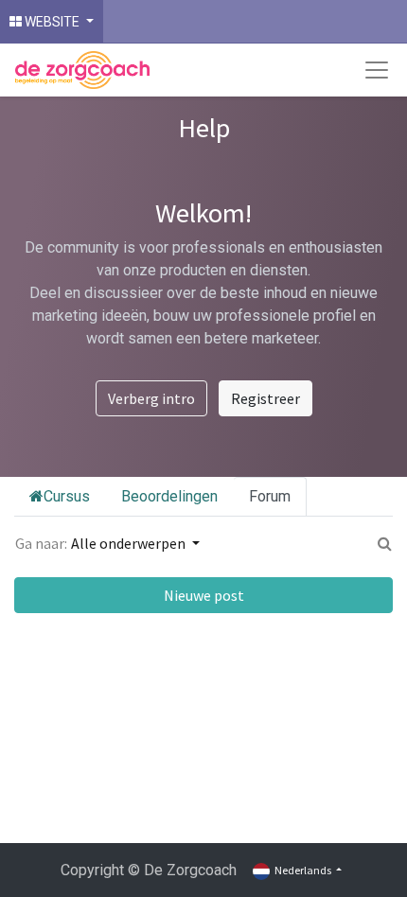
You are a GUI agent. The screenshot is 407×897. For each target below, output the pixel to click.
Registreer (265, 398)
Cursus (67, 496)
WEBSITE (52, 21)
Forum (270, 496)
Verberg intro (151, 398)
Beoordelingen (169, 496)
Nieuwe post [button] (204, 595)
